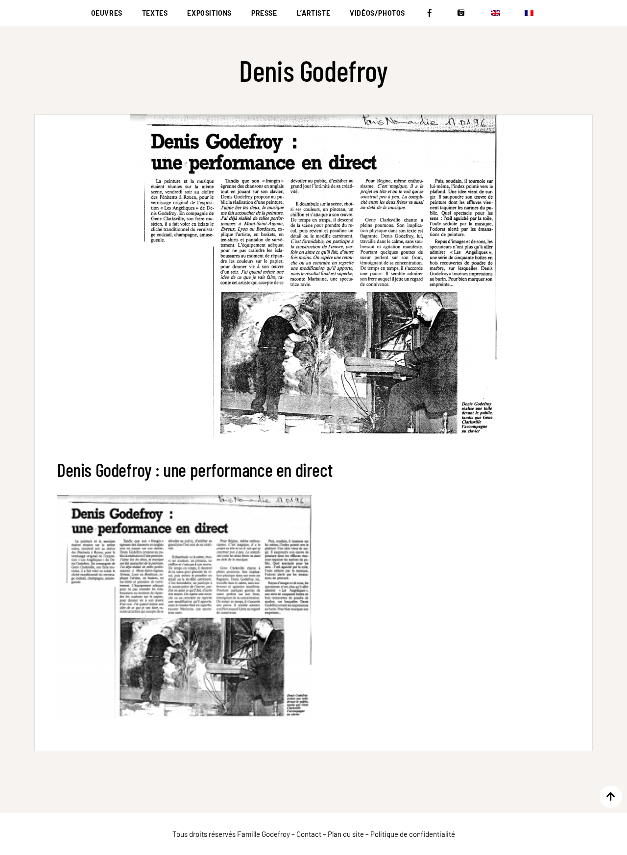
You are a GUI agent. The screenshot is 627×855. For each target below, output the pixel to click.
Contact (308, 834)
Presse (264, 13)
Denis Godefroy (313, 70)
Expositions (209, 13)
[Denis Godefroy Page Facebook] (431, 13)
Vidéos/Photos (377, 13)
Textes (155, 13)
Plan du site (346, 834)
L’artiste (313, 13)
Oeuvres (106, 13)
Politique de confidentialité (412, 834)
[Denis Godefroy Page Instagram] (464, 13)
